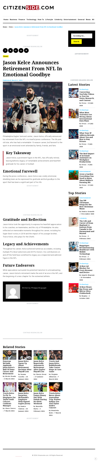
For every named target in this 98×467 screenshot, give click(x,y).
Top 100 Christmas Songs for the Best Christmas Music (86, 204)
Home (6, 19)
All (93, 19)
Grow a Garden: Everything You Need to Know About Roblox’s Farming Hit (86, 178)
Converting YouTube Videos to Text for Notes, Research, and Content (86, 96)
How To (41, 19)
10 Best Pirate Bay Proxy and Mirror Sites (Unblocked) (85, 290)
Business (13, 19)
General (81, 19)
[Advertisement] (38, 41)
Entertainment (70, 19)
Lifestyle (49, 19)
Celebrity (58, 19)
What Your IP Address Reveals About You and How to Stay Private (86, 137)
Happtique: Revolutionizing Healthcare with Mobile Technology (86, 249)
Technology (31, 19)
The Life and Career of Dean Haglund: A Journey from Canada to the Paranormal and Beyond (86, 227)
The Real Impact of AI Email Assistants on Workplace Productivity (86, 157)
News (88, 19)
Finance (22, 19)
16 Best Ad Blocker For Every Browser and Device (86, 269)
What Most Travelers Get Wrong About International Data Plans (85, 116)
